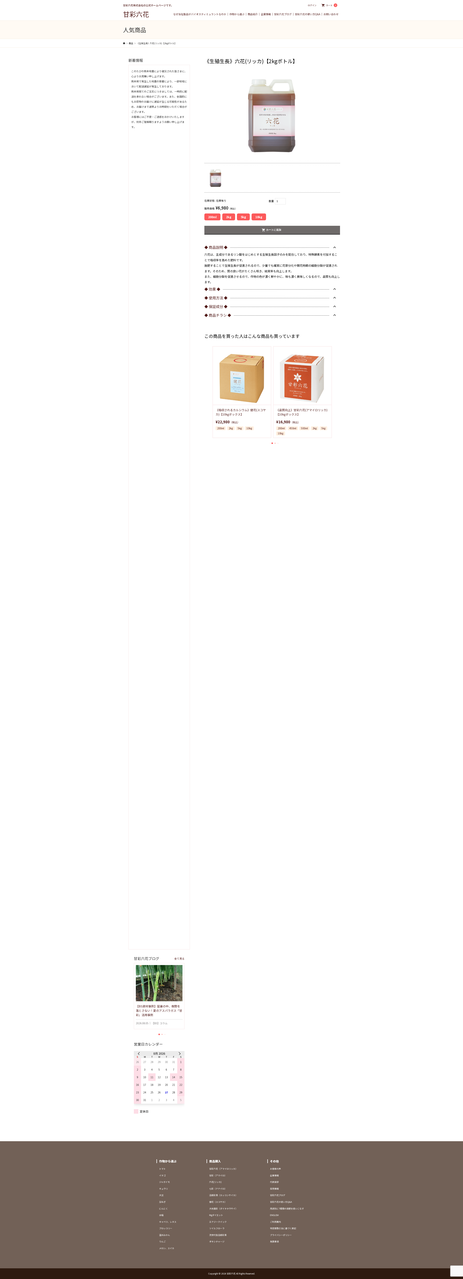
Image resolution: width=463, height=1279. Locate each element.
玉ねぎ (162, 1201)
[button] (272, 443)
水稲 (161, 1215)
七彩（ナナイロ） (218, 1188)
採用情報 (274, 1188)
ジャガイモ (164, 1181)
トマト (162, 1168)
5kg (243, 217)
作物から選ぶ (237, 14)
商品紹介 (253, 14)
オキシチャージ (216, 1241)
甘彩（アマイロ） (218, 1175)
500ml (304, 428)
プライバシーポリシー (281, 1234)
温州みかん (164, 1234)
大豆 (161, 1195)
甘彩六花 (136, 14)
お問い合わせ (331, 14)
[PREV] (139, 1053)
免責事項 (274, 1241)
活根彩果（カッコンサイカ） (223, 1195)
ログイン (312, 5)
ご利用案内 (275, 1221)
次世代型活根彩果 (218, 1234)
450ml (292, 428)
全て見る (179, 958)
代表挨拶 (274, 1181)
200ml (212, 217)
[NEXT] (178, 1053)
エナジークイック (218, 1221)
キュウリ (163, 1188)
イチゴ (162, 1175)
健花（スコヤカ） (218, 1201)
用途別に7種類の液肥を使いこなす (287, 1208)
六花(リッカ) (215, 1181)
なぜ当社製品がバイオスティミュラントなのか (199, 14)
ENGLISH (274, 1215)
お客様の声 (275, 1168)
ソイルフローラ (216, 1228)
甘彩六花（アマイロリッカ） (223, 1168)
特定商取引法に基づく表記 (283, 1228)
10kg (258, 217)
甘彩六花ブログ (283, 14)
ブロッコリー (165, 1228)
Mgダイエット (216, 1215)
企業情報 (266, 14)
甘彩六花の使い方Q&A (307, 14)
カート (331, 5)
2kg (228, 217)
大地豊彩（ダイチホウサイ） (223, 1208)
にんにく (163, 1208)
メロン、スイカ (166, 1248)
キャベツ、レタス (167, 1221)
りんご (162, 1241)
